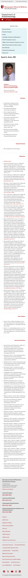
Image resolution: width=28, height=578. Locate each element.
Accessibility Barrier (7, 565)
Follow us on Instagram (7, 489)
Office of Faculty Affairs (7, 525)
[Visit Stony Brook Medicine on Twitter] (8, 571)
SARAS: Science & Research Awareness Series (13, 42)
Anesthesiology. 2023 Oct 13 (11, 308)
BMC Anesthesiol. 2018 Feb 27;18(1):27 (15, 216)
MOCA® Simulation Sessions (9, 39)
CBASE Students (6, 534)
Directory (4, 528)
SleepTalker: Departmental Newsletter (11, 37)
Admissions (5, 519)
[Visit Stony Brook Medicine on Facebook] (4, 571)
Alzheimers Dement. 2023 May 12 (14, 288)
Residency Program (7, 32)
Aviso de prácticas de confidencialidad (11, 559)
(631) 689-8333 (7, 495)
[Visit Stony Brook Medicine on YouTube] (12, 571)
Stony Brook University (7, 544)
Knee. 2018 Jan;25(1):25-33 (16, 204)
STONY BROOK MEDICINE (21, 1)
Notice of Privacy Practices (8, 556)
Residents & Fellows (7, 522)
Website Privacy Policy (7, 553)
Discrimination (5, 562)
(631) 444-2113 (7, 500)
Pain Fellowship (5, 47)
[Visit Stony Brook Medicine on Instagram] (16, 571)
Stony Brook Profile (10, 92)
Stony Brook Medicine (20, 544)
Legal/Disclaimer (6, 550)
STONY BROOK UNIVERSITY (7, 1)
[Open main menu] (9, 20)
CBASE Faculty (5, 537)
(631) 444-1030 (7, 505)
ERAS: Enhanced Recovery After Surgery (11, 45)
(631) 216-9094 (7, 512)
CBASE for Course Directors (9, 540)
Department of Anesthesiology (8, 15)
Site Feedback (16, 565)
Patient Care (5, 53)
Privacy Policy (15, 550)
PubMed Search (7, 161)
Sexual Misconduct (15, 562)
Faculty (4, 34)
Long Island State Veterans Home (10, 547)
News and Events (6, 29)
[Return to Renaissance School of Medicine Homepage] (2, 19)
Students (4, 517)
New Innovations (6, 531)
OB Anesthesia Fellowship (8, 50)
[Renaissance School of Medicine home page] (14, 7)
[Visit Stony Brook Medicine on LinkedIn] (19, 571)
